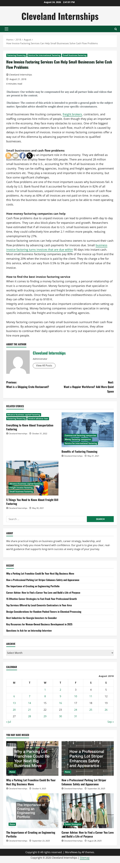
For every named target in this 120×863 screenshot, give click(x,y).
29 (45, 716)
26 (106, 709)
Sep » (111, 721)
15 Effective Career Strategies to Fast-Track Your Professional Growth (41, 599)
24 (75, 709)
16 (60, 703)
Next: (89, 386)
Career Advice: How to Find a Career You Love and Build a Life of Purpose (43, 592)
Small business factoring (74, 55)
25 (90, 709)
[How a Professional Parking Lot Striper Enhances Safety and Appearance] (88, 758)
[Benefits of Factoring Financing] (88, 429)
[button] (6, 29)
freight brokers (72, 114)
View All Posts (44, 365)
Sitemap (85, 857)
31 (75, 716)
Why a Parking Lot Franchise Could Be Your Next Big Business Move (40, 573)
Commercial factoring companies (80, 435)
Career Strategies (73, 824)
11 (90, 696)
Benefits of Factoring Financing (79, 451)
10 (75, 696)
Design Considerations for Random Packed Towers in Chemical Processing (43, 611)
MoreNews (71, 852)
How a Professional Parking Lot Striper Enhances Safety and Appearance (42, 580)
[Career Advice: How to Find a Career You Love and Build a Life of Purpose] (88, 810)
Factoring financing (16, 55)
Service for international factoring (44, 55)
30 (60, 716)
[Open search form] (116, 29)
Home (67, 771)
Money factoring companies (78, 439)
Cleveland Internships (60, 15)
